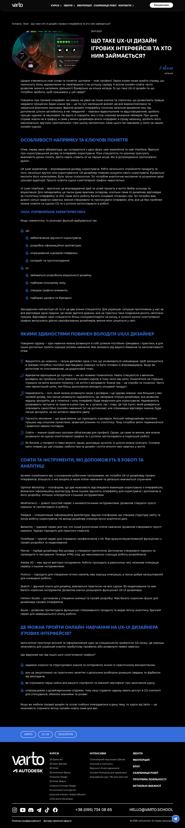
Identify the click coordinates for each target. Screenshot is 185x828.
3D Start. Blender (58, 764)
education (65, 734)
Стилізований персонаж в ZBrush (107, 760)
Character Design (58, 777)
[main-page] (17, 4)
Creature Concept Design (63, 786)
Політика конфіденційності (26, 821)
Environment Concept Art (63, 790)
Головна (17, 24)
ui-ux (45, 734)
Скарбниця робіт (105, 6)
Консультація (161, 5)
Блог (26, 24)
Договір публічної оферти (58, 821)
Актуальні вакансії (147, 786)
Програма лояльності (149, 779)
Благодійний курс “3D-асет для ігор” (109, 777)
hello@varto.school (151, 810)
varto (28, 734)
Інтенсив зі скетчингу (101, 764)
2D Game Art (56, 760)
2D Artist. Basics (58, 781)
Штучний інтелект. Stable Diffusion (68, 795)
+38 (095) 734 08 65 (93, 810)
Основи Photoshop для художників (108, 773)
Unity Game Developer (61, 799)
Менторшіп (84, 6)
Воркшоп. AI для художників (104, 768)
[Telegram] (175, 818)
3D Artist (54, 768)
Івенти (138, 753)
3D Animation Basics (60, 773)
